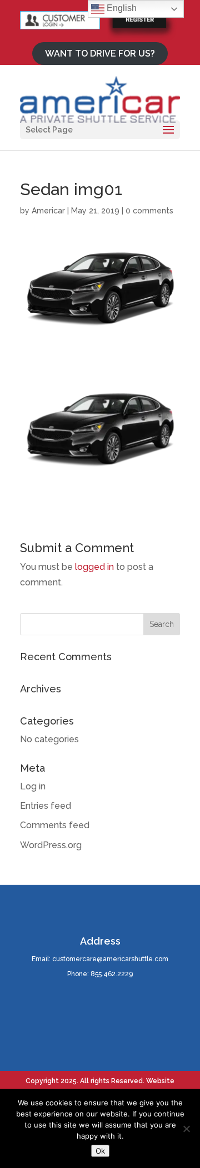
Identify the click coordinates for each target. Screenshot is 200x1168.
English (120, 8)
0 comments (149, 210)
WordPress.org (51, 845)
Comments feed (54, 825)
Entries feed (45, 805)
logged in (94, 567)
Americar (48, 210)
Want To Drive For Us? (100, 53)
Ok (100, 1150)
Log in (33, 786)
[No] (186, 1128)
